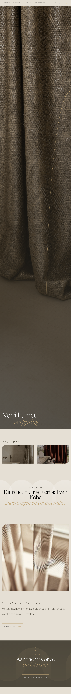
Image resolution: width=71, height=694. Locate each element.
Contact (53, 3)
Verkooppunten (41, 3)
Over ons (28, 3)
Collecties (5, 3)
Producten (17, 3)
